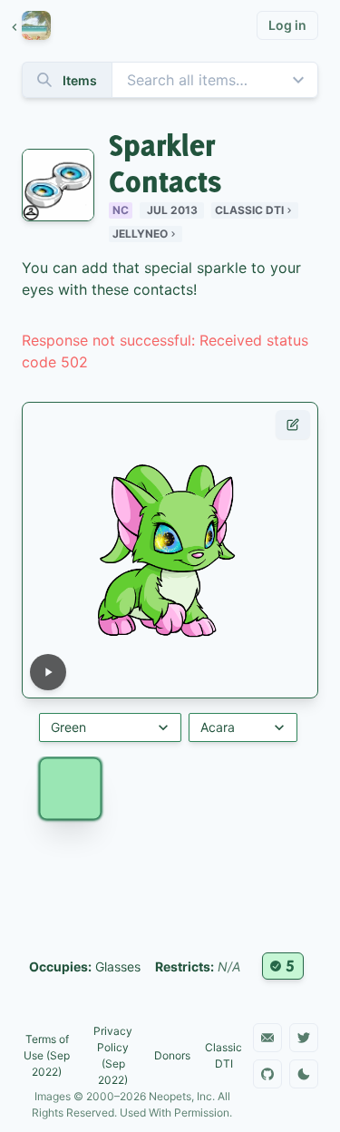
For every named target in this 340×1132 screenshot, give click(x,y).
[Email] (267, 1037)
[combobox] (170, 80)
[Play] (48, 672)
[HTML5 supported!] (283, 966)
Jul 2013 (172, 210)
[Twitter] (303, 1037)
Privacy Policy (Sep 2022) (112, 1055)
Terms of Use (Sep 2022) (47, 1055)
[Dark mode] (303, 1073)
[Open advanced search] (298, 79)
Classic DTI (249, 210)
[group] (40, 25)
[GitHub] (267, 1073)
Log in (287, 25)
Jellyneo (140, 233)
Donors (172, 1055)
